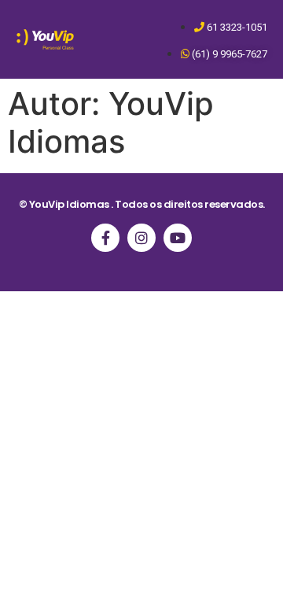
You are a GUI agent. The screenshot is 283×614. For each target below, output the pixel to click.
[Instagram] (141, 238)
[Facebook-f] (105, 238)
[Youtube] (178, 238)
